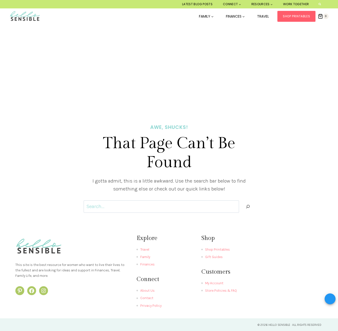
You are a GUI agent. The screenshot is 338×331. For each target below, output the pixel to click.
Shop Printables (296, 16)
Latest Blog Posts (197, 4)
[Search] (247, 206)
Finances (147, 264)
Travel (263, 16)
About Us (147, 290)
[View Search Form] (320, 4)
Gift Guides (214, 257)
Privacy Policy (151, 306)
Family (145, 257)
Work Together (296, 4)
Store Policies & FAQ (221, 290)
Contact (146, 298)
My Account (214, 283)
